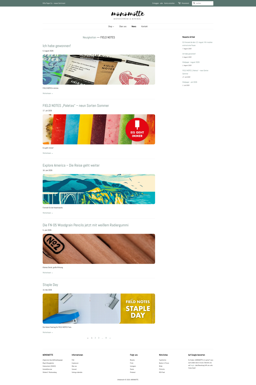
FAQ (73, 360)
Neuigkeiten (89, 37)
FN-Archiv (162, 369)
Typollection (162, 360)
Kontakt (144, 26)
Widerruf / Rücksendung (50, 372)
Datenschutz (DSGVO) (49, 366)
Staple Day (50, 284)
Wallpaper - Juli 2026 (189, 82)
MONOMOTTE (134, 380)
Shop (110, 26)
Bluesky (132, 360)
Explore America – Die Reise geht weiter (71, 165)
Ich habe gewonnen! (57, 45)
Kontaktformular (47, 369)
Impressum (75, 363)
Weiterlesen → (48, 93)
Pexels (132, 369)
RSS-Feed (162, 372)
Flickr (131, 363)
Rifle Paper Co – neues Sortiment (54, 3)
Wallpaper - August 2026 (190, 62)
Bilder (160, 366)
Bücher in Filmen (164, 363)
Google (192, 365)
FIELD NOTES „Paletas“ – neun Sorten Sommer (76, 105)
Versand (74, 369)
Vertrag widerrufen (77, 372)
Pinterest (132, 372)
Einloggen (155, 3)
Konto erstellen (169, 3)
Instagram (133, 366)
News (134, 26)
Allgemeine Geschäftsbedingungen (53, 360)
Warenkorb (185, 3)
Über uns (122, 26)
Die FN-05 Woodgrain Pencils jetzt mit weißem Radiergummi (86, 225)
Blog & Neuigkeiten (48, 363)
